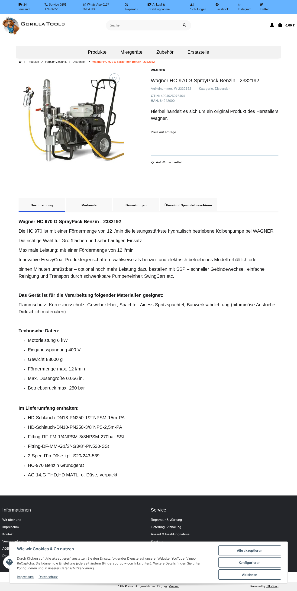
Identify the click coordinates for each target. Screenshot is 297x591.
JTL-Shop (272, 586)
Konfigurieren (250, 563)
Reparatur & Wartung (166, 520)
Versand (174, 586)
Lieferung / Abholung (166, 527)
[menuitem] (74, 52)
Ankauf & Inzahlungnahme (170, 534)
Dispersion (222, 88)
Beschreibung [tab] (42, 205)
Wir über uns (11, 520)
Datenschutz (48, 577)
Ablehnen (249, 575)
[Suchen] (184, 25)
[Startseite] (20, 62)
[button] (272, 25)
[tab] (188, 204)
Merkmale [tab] (89, 205)
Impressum (10, 527)
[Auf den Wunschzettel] (114, 78)
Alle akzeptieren (249, 550)
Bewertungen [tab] (136, 205)
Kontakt (7, 534)
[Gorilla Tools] (34, 25)
